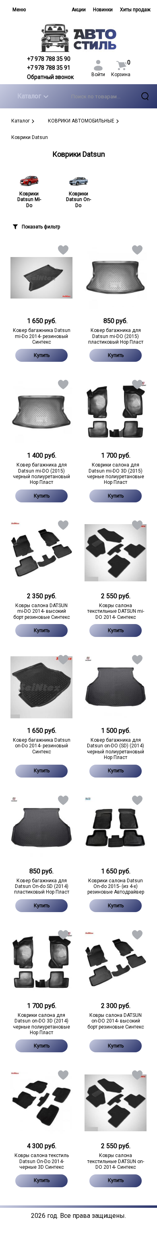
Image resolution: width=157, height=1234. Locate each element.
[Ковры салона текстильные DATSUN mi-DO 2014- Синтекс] (116, 552)
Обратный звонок (50, 77)
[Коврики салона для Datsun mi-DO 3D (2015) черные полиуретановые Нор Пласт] (116, 412)
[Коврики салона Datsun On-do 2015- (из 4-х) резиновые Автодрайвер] (116, 828)
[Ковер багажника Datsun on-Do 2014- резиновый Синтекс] (41, 687)
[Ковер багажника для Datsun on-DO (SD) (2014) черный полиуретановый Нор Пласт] (116, 687)
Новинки (103, 9)
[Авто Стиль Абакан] (79, 37)
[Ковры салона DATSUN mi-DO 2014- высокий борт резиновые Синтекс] (41, 552)
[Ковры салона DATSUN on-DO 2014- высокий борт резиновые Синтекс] (116, 962)
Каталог (29, 96)
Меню (19, 9)
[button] (62, 251)
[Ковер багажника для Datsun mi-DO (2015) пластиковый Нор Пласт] (116, 277)
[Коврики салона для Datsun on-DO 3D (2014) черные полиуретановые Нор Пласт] (41, 962)
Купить (42, 355)
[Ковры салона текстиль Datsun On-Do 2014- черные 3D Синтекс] (41, 1102)
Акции (79, 9)
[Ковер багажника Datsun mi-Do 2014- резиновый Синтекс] (41, 277)
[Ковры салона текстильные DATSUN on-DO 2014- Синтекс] (116, 1102)
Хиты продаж (135, 9)
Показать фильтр (41, 227)
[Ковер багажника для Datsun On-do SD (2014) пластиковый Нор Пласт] (41, 828)
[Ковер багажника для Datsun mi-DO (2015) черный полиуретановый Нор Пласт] (41, 412)
